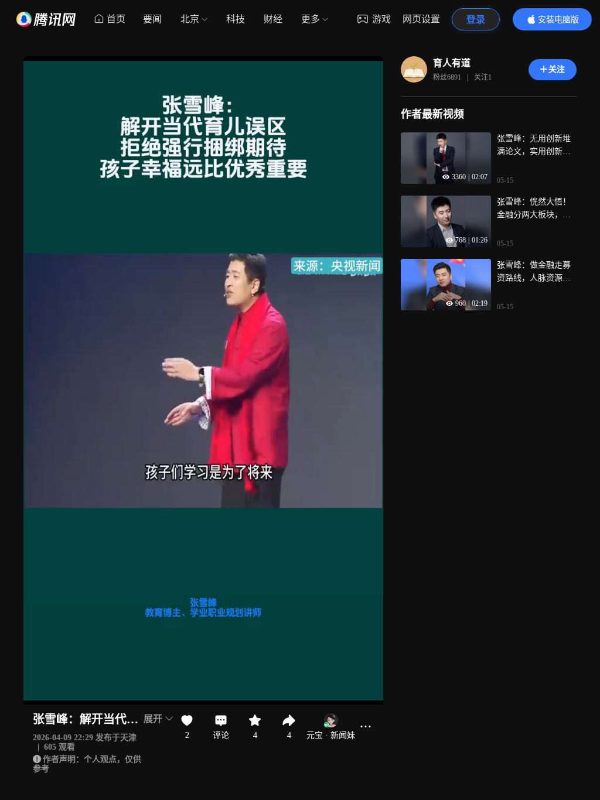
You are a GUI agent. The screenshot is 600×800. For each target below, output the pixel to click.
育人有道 (452, 63)
